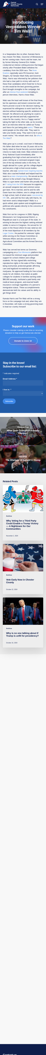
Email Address (10, 379)
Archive (23, 16)
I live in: (7, 390)
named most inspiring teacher (30, 171)
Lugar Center (8, 233)
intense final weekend (19, 92)
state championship (19, 176)
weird (30, 127)
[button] (42, 4)
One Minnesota (24, 252)
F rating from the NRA (14, 184)
